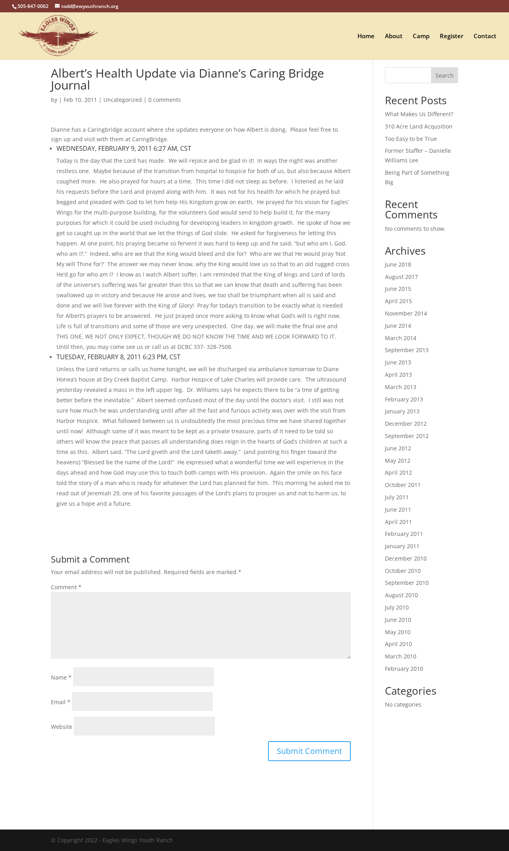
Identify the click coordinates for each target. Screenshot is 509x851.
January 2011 (402, 546)
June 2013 (398, 362)
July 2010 (397, 607)
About (393, 36)
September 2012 (407, 436)
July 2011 (397, 497)
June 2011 (398, 509)
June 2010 (398, 619)
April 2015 (398, 301)
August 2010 (401, 595)
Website (61, 726)
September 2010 (407, 582)
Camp (421, 36)
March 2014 (400, 338)
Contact (485, 36)
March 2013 (400, 387)
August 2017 (401, 276)
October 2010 (403, 570)
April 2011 (398, 522)
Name (61, 677)
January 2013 (402, 411)
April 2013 (398, 374)
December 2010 (406, 558)
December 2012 (406, 423)
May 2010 (397, 632)
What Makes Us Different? (419, 114)
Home (366, 36)
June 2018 (398, 264)
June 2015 (398, 288)
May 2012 (397, 460)
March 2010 (400, 656)
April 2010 (398, 644)
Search (444, 75)
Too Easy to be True (411, 138)
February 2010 (404, 668)
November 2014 (406, 313)
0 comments (164, 99)
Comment (66, 587)
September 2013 (407, 350)
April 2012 (398, 472)
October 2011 (403, 485)
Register (451, 36)
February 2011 (404, 533)
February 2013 (404, 399)
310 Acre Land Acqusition (419, 126)
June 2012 (398, 448)
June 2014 (398, 325)
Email (60, 702)
